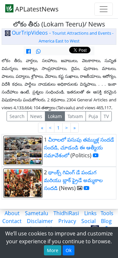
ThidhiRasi (66, 213)
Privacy (67, 221)
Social (88, 221)
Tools (107, 213)
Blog (106, 221)
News (36, 116)
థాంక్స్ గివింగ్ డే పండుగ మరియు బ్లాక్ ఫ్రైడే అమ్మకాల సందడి (73, 180)
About (12, 213)
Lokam (55, 116)
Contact (12, 221)
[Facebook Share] (28, 51)
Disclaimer (40, 221)
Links (90, 213)
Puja (93, 116)
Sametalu (36, 213)
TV (106, 116)
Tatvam (75, 116)
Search (17, 116)
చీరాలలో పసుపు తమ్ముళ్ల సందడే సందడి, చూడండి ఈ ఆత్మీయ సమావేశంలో (79, 147)
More (52, 250)
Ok (68, 250)
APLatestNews (36, 9)
